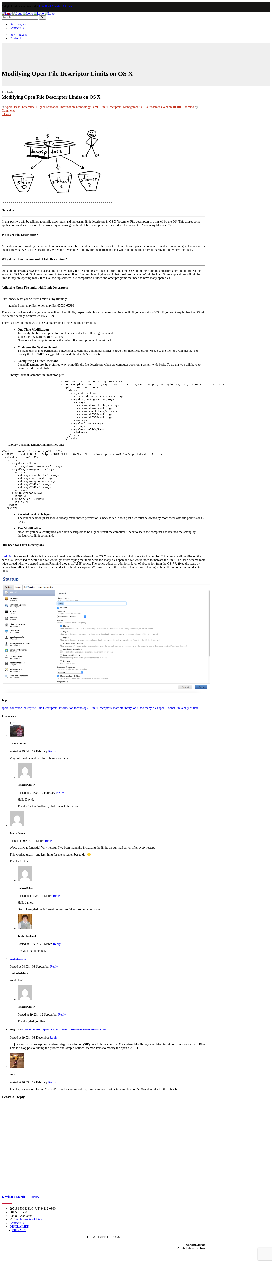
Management (131, 107)
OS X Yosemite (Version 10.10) (161, 107)
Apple (8, 107)
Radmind (188, 107)
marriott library (122, 708)
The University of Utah (27, 1219)
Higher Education (47, 107)
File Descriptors (47, 708)
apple (5, 708)
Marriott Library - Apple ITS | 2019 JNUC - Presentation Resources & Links (63, 1029)
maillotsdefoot (18, 958)
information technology (73, 708)
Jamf (95, 107)
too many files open (152, 708)
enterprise (30, 708)
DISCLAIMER (19, 1226)
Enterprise (28, 107)
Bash (17, 107)
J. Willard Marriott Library (55, 6)
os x (135, 708)
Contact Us (17, 1223)
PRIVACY (19, 1230)
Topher (170, 708)
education (16, 708)
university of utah (188, 708)
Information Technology (75, 107)
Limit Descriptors (110, 107)
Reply (52, 751)
